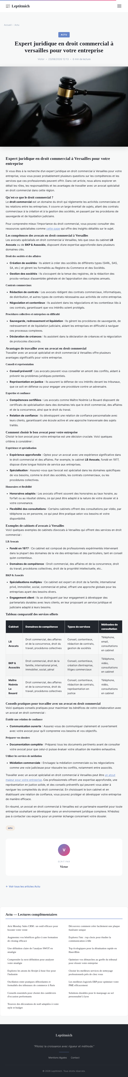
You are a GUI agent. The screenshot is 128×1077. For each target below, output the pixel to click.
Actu (16, 25)
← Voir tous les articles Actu (23, 886)
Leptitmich (17, 6)
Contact (75, 1057)
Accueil (8, 25)
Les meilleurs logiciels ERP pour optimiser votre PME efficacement (94, 983)
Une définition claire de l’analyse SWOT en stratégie (30, 950)
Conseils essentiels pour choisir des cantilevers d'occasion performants (32, 994)
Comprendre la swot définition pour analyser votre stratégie (31, 961)
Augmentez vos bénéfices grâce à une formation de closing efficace (33, 939)
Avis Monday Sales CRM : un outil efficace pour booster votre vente (33, 928)
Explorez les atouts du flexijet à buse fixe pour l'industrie (32, 972)
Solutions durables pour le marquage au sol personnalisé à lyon (91, 994)
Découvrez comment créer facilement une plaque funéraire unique (94, 928)
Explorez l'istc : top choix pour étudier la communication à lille (90, 939)
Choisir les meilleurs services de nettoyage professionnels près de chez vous (91, 972)
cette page (53, 228)
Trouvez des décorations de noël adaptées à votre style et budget (33, 1005)
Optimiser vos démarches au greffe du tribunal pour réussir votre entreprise (93, 961)
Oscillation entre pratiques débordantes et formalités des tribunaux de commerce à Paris (31, 983)
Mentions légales (57, 1057)
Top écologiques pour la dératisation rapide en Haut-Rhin (93, 950)
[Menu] (119, 6)
